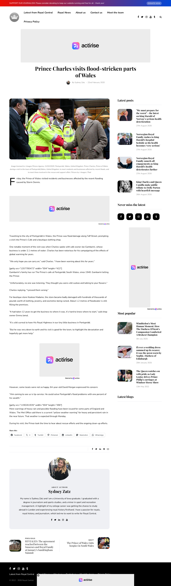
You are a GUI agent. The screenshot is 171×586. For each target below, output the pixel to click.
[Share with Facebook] (92, 449)
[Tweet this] (96, 449)
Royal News (64, 12)
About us (81, 12)
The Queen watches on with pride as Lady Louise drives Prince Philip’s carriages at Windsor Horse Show (148, 377)
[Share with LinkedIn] (100, 449)
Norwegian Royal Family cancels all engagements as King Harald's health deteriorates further (147, 164)
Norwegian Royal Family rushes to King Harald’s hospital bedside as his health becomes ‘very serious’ (148, 140)
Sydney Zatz (80, 82)
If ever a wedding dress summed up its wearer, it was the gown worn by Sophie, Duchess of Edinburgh (148, 353)
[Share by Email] (108, 449)
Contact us (96, 12)
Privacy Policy (31, 21)
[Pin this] (104, 449)
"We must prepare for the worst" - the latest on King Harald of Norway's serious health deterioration (148, 116)
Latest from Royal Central (38, 12)
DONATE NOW (154, 3)
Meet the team (115, 12)
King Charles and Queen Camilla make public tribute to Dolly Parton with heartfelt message (149, 186)
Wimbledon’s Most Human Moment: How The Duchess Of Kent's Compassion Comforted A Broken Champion (148, 329)
